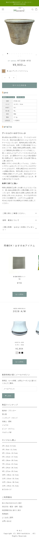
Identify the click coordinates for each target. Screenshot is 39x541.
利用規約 (5, 514)
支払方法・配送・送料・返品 (12, 507)
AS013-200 (19, 342)
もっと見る (19, 294)
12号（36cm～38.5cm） (11, 482)
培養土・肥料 (6, 421)
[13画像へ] (18, 56)
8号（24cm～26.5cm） (10, 468)
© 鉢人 (19, 530)
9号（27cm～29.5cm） (10, 471)
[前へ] (2, 54)
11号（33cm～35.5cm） (11, 479)
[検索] (32, 9)
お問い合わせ (6, 521)
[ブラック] (22, 353)
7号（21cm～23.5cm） (10, 464)
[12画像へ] (31, 53)
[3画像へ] (11, 53)
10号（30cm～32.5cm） (11, 475)
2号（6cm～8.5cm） (9, 446)
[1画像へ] (7, 53)
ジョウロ (5, 425)
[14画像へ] (20, 56)
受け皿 (4, 414)
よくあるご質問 (7, 517)
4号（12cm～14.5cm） (10, 453)
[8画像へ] (22, 53)
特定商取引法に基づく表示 (11, 510)
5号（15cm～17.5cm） (10, 457)
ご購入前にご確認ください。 (14, 213)
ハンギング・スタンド (10, 418)
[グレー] (19, 353)
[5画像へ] (16, 53)
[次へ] (36, 54)
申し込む (8, 395)
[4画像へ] (14, 53)
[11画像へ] (29, 53)
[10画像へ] (27, 53)
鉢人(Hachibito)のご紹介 (12, 503)
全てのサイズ (6, 489)
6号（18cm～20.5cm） (10, 460)
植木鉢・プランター (9, 411)
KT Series (12, 61)
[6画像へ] (18, 53)
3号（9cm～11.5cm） (10, 450)
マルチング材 (6, 432)
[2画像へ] (9, 53)
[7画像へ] (20, 53)
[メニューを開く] (3, 9)
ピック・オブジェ (8, 429)
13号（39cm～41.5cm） (11, 486)
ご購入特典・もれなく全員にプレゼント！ (18, 228)
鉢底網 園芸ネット (19, 276)
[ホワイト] (17, 353)
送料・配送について (10, 220)
